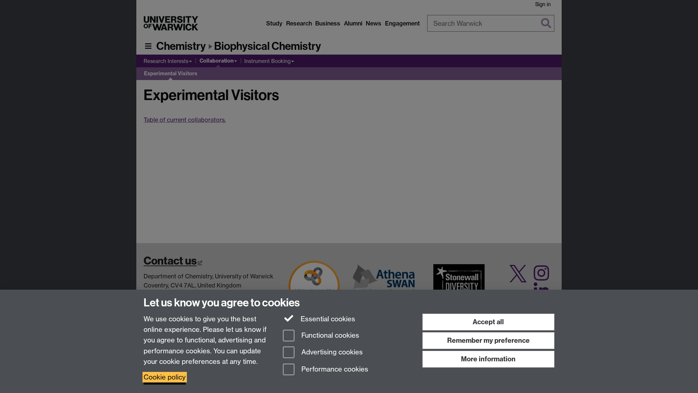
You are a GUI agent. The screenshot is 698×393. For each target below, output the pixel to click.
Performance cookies (334, 369)
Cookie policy (165, 377)
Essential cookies (327, 319)
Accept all (488, 322)
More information (488, 359)
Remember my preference (488, 340)
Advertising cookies (331, 352)
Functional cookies (329, 335)
